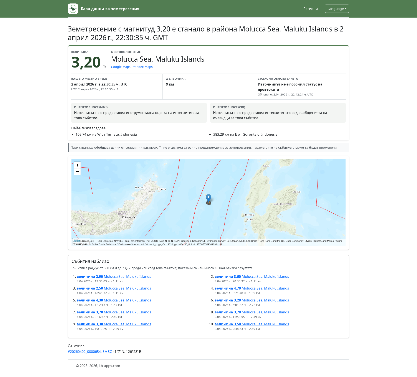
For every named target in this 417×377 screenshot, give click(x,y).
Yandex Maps (143, 67)
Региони (310, 8)
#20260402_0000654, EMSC (90, 351)
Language (336, 8)
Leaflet (76, 240)
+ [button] (77, 165)
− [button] (77, 171)
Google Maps (121, 67)
